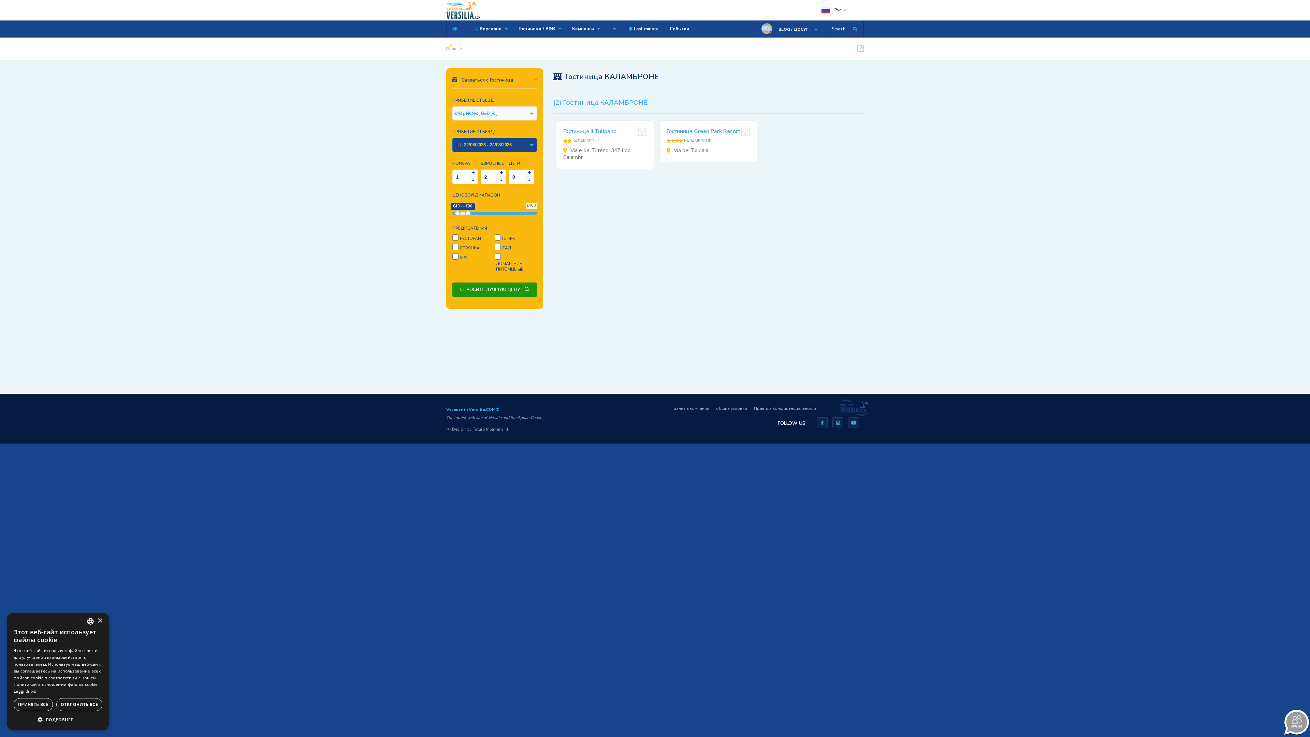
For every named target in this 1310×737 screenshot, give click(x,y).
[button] (58, 719)
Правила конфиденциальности (785, 408)
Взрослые (492, 163)
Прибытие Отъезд (473, 100)
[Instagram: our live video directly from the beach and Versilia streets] (837, 422)
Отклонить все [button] (79, 704)
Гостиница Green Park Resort (703, 131)
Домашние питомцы (509, 266)
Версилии (490, 29)
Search (838, 29)
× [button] (99, 620)
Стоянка (470, 248)
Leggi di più (25, 691)
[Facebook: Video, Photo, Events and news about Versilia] (822, 422)
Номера (461, 163)
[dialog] (58, 671)
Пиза (451, 49)
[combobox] (90, 621)
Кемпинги (583, 29)
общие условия (731, 408)
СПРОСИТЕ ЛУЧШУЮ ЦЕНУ (490, 289)
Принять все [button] (33, 704)
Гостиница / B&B (537, 29)
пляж (508, 238)
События (679, 29)
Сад (506, 248)
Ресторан (470, 238)
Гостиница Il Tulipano (589, 131)
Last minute (645, 29)
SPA (463, 257)
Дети (514, 163)
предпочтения (469, 228)
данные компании (691, 408)
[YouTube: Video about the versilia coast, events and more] (853, 422)
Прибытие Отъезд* (474, 131)
